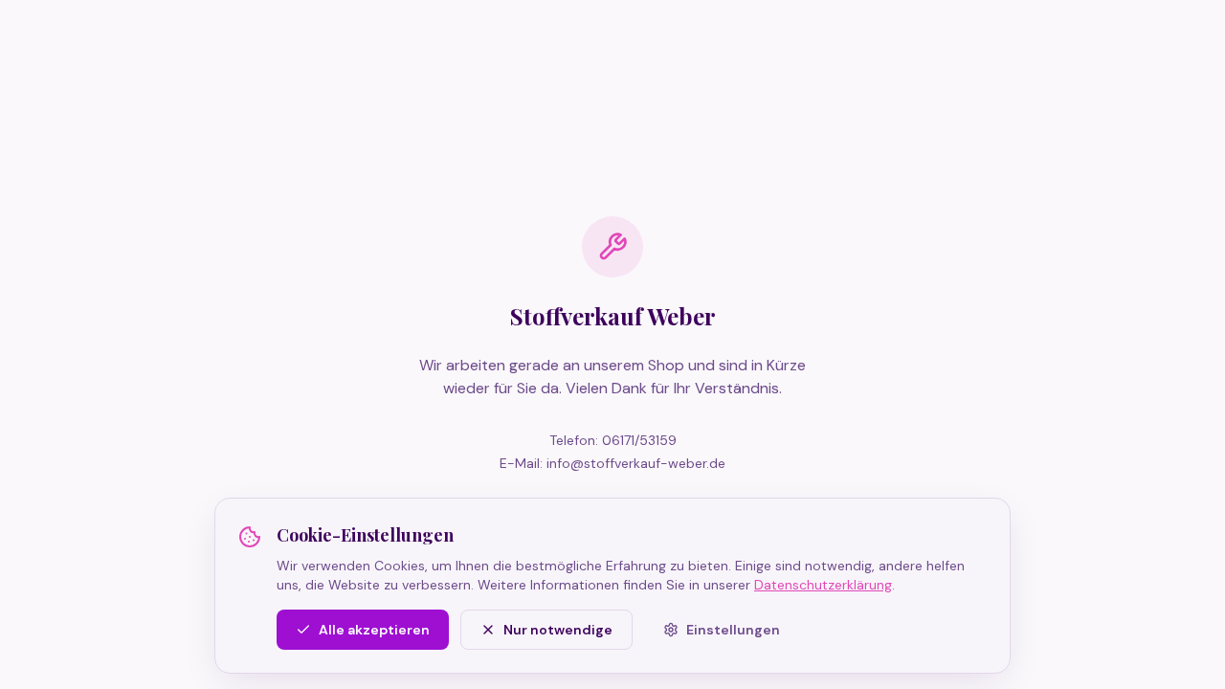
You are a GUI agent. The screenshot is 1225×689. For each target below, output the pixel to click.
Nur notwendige (557, 629)
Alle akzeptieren (374, 629)
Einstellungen (733, 629)
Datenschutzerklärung (823, 584)
